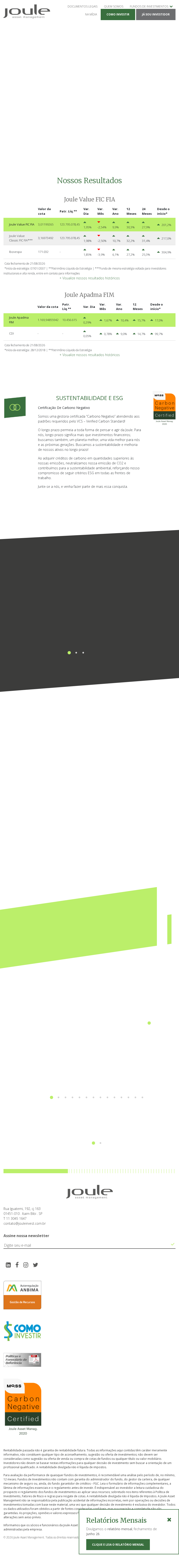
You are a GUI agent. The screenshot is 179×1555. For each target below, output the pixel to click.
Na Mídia (91, 14)
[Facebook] (17, 1265)
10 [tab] (114, 1090)
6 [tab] (86, 1090)
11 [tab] (121, 1090)
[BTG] (56, 1123)
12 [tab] (128, 1090)
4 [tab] (72, 1090)
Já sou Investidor (156, 14)
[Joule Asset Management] (149, 1006)
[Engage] (138, 1123)
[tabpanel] (76, 606)
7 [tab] (93, 1090)
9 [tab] (107, 1090)
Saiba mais (52, 838)
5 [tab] (79, 1090)
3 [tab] (83, 646)
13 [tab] (135, 1090)
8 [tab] (100, 1090)
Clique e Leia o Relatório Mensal (118, 1545)
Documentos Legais (82, 6)
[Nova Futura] (97, 1070)
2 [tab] (76, 646)
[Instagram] (25, 1265)
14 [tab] (142, 1090)
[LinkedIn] (8, 1265)
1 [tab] (69, 646)
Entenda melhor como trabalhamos (76, 676)
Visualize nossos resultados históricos (89, 278)
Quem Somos (113, 6)
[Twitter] (35, 1265)
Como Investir (118, 14)
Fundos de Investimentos (149, 6)
